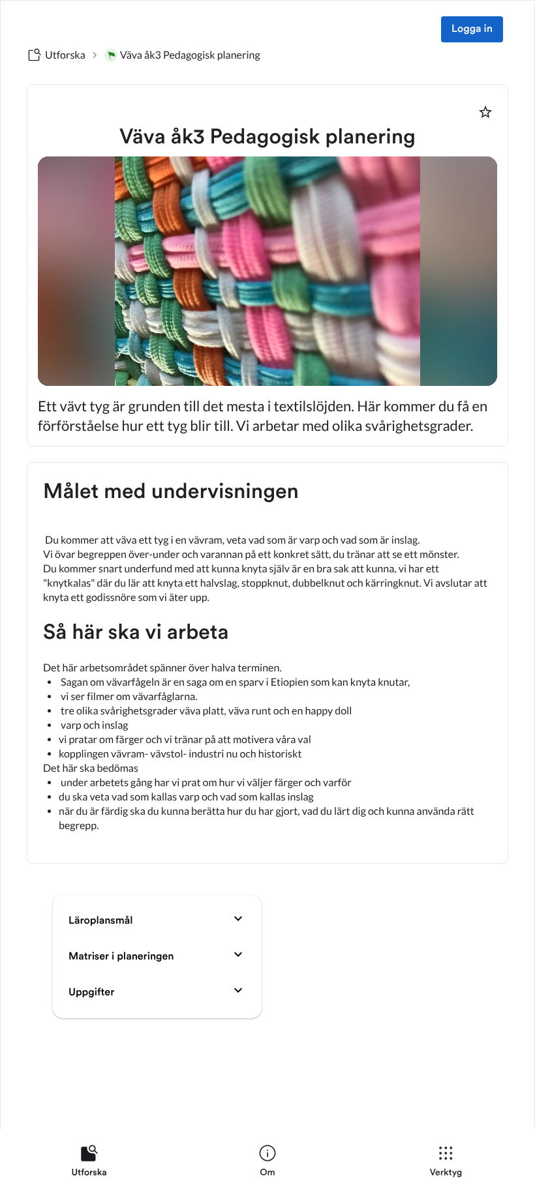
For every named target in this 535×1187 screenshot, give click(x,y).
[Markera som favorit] (485, 112)
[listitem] (89, 1163)
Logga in (472, 29)
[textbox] (267, 663)
